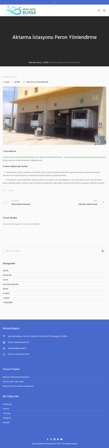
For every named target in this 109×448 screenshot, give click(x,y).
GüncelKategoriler (10, 284)
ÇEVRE (45, 62)
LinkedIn (6, 422)
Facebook (7, 404)
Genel (5, 279)
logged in (18, 224)
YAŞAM (6, 298)
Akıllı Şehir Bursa (35, 62)
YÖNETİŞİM (7, 302)
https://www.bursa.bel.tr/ (18, 342)
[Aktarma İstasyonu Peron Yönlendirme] (54, 116)
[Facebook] (48, 439)
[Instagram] (54, 439)
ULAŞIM (6, 293)
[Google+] (51, 439)
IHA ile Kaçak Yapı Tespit (13, 381)
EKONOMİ (7, 275)
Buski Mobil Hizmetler (21, 204)
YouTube (7, 413)
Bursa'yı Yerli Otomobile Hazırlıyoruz (18, 386)
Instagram (7, 418)
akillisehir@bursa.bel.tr (17, 348)
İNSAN (5, 289)
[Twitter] (58, 439)
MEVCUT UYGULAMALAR (37, 82)
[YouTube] (61, 439)
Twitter (6, 409)
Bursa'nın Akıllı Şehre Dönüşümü (16, 377)
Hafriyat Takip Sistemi (87, 204)
